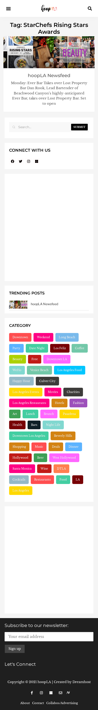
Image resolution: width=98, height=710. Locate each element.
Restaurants (42, 479)
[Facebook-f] (31, 692)
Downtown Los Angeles (29, 435)
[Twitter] (20, 161)
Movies (53, 392)
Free (34, 359)
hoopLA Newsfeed (49, 75)
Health (17, 425)
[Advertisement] (49, 227)
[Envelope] (60, 692)
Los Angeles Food (69, 370)
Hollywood (20, 457)
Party (16, 348)
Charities (73, 392)
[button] (8, 8)
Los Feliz (60, 348)
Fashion (78, 403)
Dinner (74, 446)
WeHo (17, 370)
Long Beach (67, 337)
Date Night (37, 348)
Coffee (79, 348)
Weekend (43, 337)
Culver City (47, 381)
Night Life (53, 425)
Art (15, 414)
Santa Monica (22, 468)
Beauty (18, 359)
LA (78, 479)
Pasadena (69, 414)
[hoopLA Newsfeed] (18, 305)
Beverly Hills (63, 435)
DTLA (61, 468)
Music (39, 446)
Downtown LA (57, 359)
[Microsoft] (36, 161)
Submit (79, 127)
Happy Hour (21, 381)
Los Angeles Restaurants (29, 403)
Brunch (49, 414)
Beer (40, 457)
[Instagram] (28, 161)
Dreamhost (81, 682)
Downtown (20, 337)
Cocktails (19, 479)
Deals (56, 446)
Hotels (59, 403)
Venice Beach (39, 370)
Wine (44, 468)
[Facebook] (12, 161)
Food (63, 479)
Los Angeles (21, 490)
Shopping (19, 446)
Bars (34, 425)
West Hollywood (64, 457)
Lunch (30, 414)
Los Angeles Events (26, 392)
